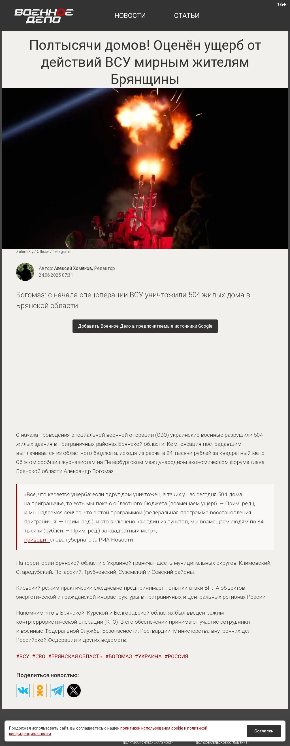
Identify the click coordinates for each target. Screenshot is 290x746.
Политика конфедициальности (148, 742)
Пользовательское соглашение (221, 742)
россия (178, 656)
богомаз (120, 656)
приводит (37, 539)
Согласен (264, 731)
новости (130, 16)
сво (40, 656)
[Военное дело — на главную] (44, 15)
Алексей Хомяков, (84, 268)
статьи (187, 16)
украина (150, 656)
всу (24, 656)
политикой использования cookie (151, 728)
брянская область (77, 656)
